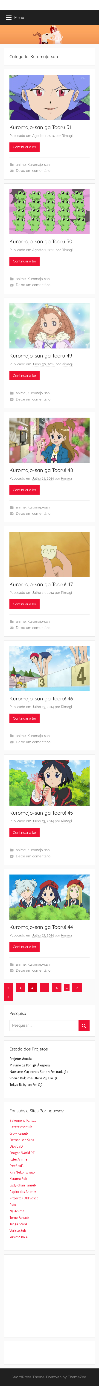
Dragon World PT (22, 1153)
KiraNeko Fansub (22, 1172)
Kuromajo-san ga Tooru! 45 (41, 813)
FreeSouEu (16, 1166)
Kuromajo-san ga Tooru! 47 (41, 584)
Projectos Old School (24, 1198)
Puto (12, 1205)
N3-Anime (16, 1211)
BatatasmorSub (20, 1127)
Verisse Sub (17, 1230)
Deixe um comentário (33, 171)
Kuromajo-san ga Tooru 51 (40, 127)
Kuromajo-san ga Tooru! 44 (41, 927)
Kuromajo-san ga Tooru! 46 (41, 698)
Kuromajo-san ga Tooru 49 (40, 355)
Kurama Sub (18, 1179)
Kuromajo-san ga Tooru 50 (40, 241)
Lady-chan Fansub (22, 1185)
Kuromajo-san (38, 165)
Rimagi (67, 136)
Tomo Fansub (19, 1218)
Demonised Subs (21, 1140)
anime (21, 165)
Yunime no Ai (19, 1237)
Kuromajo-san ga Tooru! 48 (41, 470)
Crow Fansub (18, 1133)
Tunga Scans (18, 1224)
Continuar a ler (24, 147)
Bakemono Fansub (23, 1120)
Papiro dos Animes (23, 1192)
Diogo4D (16, 1146)
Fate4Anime (18, 1159)
